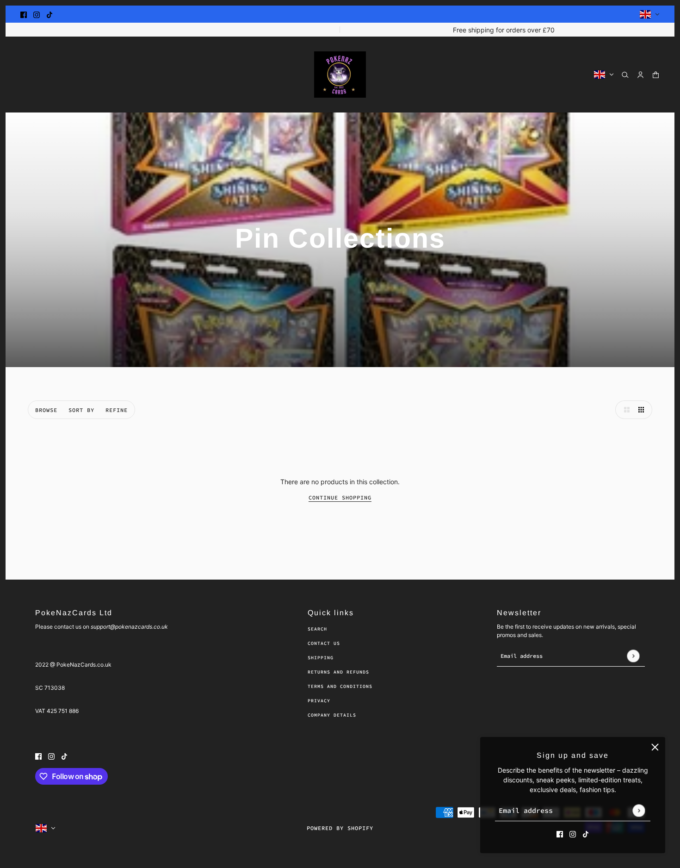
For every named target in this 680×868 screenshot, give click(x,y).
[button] (624, 409)
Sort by (81, 409)
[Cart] (656, 75)
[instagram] (36, 14)
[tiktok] (49, 14)
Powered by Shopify (340, 827)
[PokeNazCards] (340, 74)
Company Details (332, 715)
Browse (46, 409)
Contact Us (324, 643)
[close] (655, 747)
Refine (116, 409)
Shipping (321, 658)
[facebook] (24, 14)
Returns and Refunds (338, 672)
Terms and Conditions (340, 686)
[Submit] (638, 810)
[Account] (640, 75)
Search (317, 629)
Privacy (319, 701)
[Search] (625, 75)
